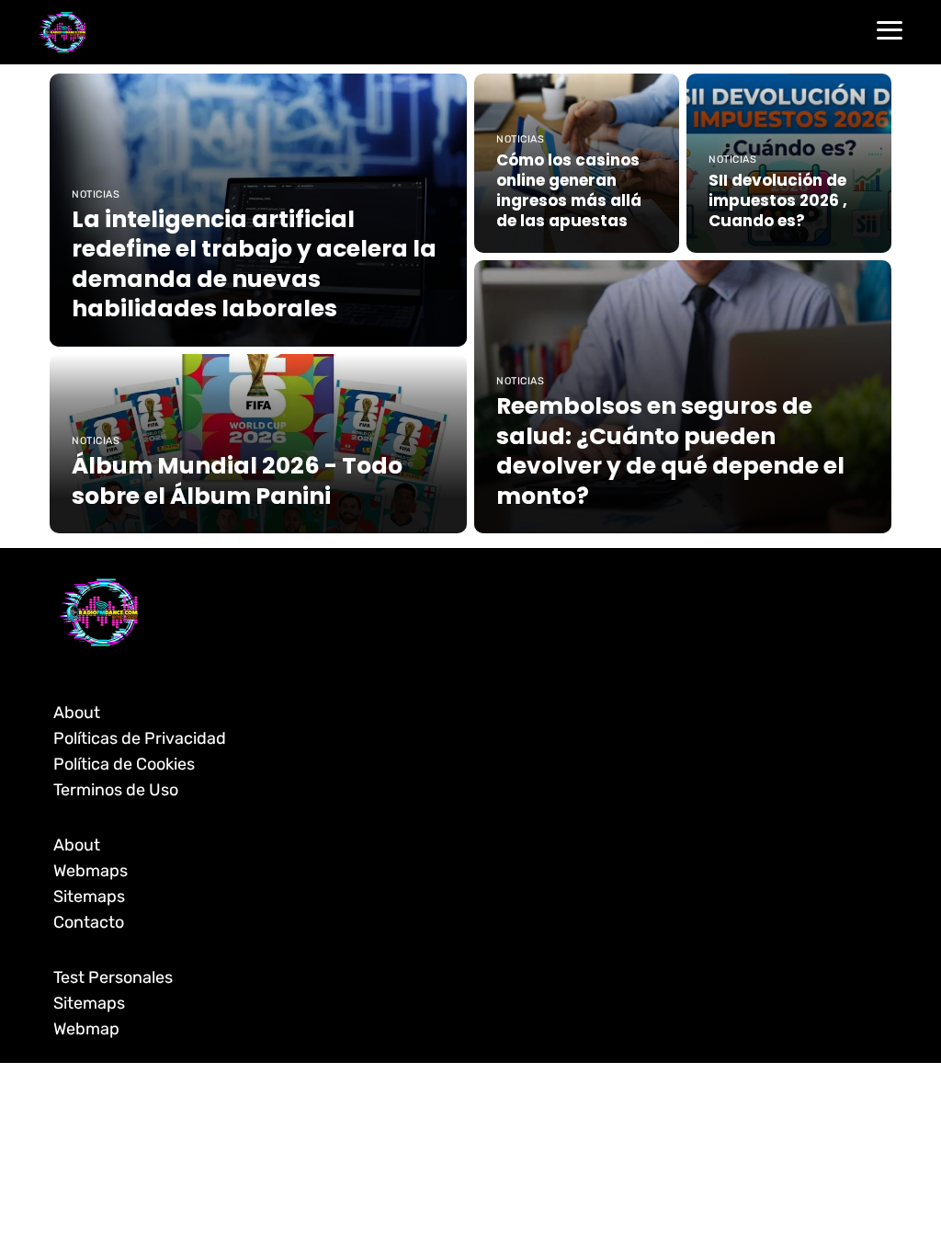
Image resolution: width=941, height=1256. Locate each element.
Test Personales (113, 977)
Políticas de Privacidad (139, 738)
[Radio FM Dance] (62, 32)
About (76, 712)
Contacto (88, 922)
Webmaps (90, 871)
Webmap (86, 1029)
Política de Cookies (124, 764)
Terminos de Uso (115, 790)
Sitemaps (89, 896)
